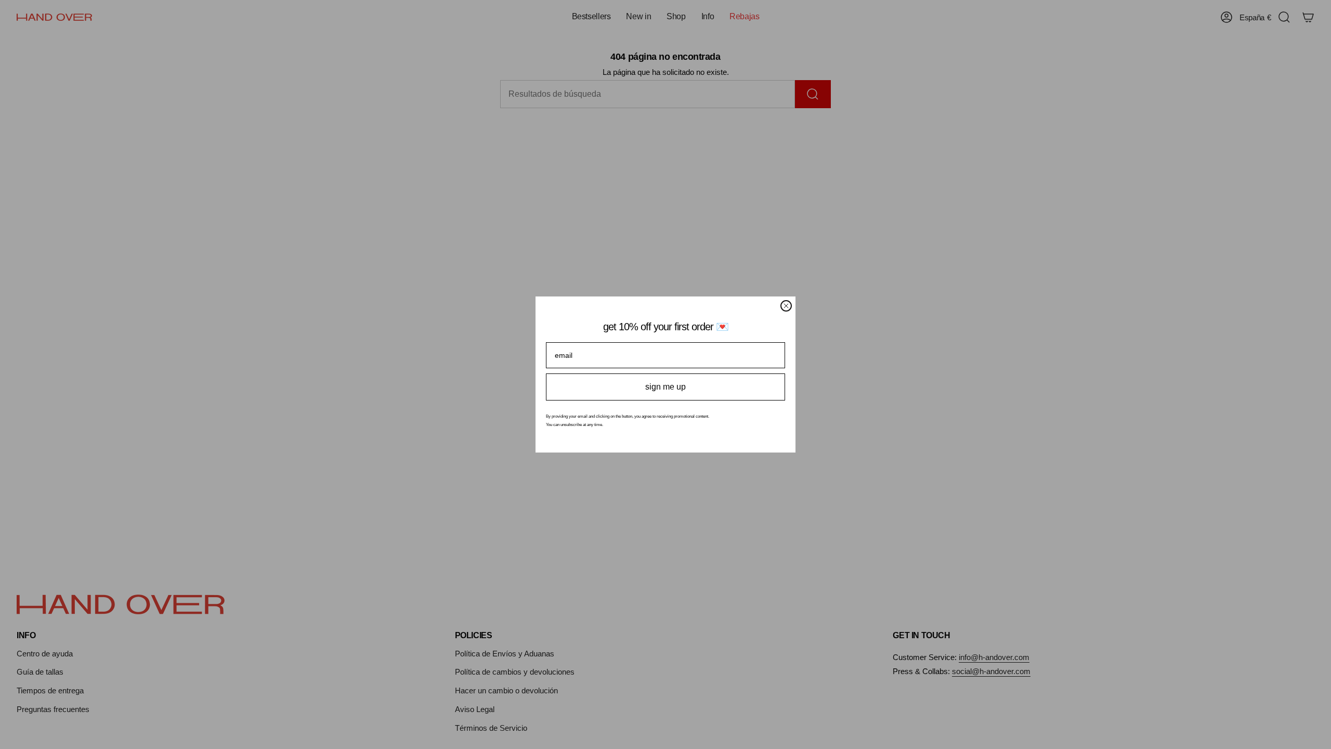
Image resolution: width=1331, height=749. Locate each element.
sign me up (665, 386)
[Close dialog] (786, 306)
